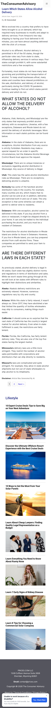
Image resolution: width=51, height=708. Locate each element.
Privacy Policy (39, 692)
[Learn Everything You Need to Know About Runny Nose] (25, 575)
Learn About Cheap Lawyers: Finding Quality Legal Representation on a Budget (24, 525)
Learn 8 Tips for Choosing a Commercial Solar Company (20, 624)
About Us (9, 692)
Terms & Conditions (23, 692)
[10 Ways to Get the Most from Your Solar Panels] (25, 504)
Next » (21, 384)
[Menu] (46, 3)
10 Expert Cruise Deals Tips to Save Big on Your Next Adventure (25, 407)
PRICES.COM (23, 670)
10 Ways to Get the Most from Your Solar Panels (23, 487)
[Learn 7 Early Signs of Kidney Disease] (25, 605)
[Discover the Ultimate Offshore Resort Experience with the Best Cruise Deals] (25, 465)
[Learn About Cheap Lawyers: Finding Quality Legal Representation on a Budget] (25, 541)
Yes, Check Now (39, 700)
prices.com (32, 681)
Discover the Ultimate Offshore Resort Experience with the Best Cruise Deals (25, 447)
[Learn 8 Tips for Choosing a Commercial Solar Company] (25, 639)
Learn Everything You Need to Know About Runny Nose (23, 560)
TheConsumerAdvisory (18, 4)
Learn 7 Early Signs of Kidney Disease (24, 592)
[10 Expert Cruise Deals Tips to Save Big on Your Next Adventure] (25, 425)
